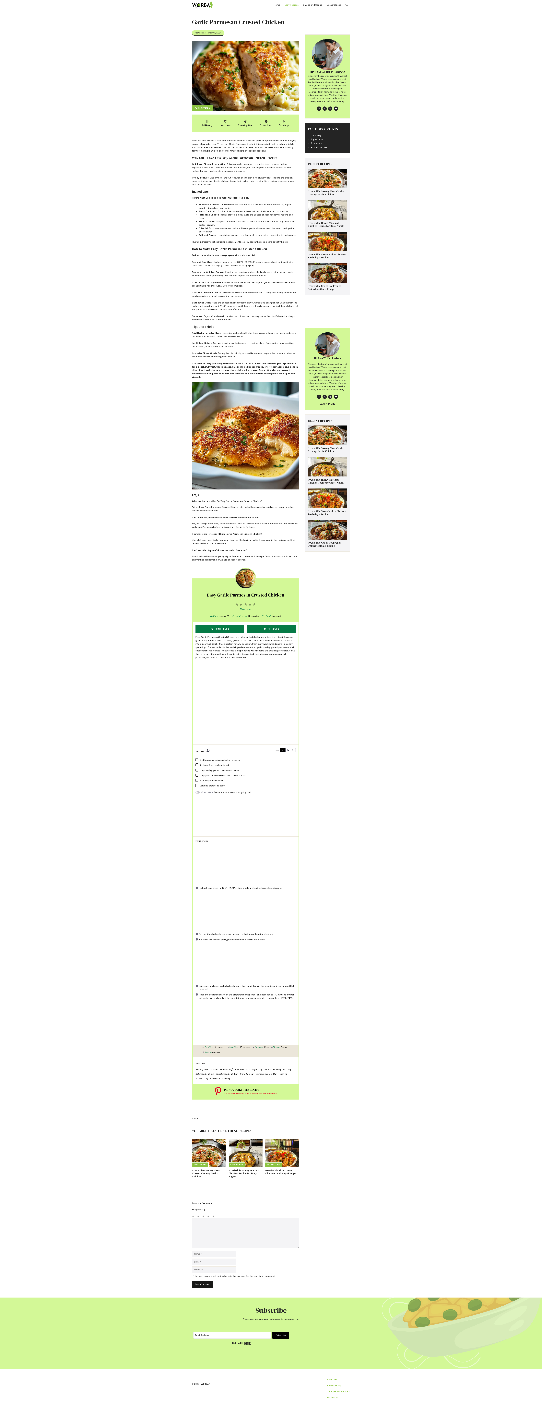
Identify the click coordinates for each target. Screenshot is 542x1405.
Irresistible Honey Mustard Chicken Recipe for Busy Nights (244, 1173)
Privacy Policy (334, 1385)
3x (293, 750)
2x (288, 750)
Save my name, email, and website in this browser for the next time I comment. (235, 1276)
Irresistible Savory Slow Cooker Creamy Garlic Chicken (206, 1173)
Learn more (328, 403)
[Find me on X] (325, 108)
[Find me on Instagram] (330, 108)
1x (282, 750)
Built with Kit (241, 1343)
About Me (332, 1379)
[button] (346, 5)
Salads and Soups (312, 4)
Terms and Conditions (338, 1391)
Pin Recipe (273, 628)
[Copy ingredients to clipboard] (208, 750)
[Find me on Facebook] (319, 108)
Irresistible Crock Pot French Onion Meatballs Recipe (324, 287)
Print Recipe (221, 628)
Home (277, 4)
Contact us (332, 1397)
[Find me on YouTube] (336, 108)
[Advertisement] (245, 681)
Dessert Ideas (334, 4)
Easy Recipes (292, 4)
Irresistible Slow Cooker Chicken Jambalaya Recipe (280, 1172)
